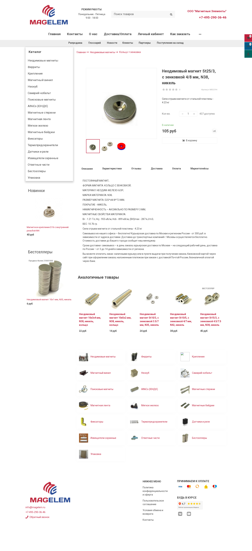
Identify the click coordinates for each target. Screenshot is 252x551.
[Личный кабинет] (248, 54)
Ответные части (38, 164)
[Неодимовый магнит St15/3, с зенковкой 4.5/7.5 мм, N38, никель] (212, 298)
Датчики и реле (38, 151)
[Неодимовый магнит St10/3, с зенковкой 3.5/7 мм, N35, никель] (152, 298)
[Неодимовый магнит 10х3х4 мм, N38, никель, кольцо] (91, 298)
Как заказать (180, 34)
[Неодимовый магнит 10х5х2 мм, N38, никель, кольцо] (121, 298)
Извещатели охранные (43, 158)
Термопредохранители (43, 145)
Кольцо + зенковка (130, 52)
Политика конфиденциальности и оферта (155, 491)
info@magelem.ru (35, 507)
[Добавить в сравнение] (214, 131)
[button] (28, 220)
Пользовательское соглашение (153, 502)
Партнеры (145, 42)
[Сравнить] (68, 240)
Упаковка (34, 177)
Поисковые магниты (42, 99)
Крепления (35, 73)
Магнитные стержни (42, 112)
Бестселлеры (37, 171)
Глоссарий (94, 42)
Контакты (75, 34)
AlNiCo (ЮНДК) (38, 106)
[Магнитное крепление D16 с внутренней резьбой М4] (49, 211)
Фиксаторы (35, 138)
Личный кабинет (151, 34)
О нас (93, 34)
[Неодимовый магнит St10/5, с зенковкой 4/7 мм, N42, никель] (182, 298)
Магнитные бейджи (41, 132)
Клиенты (128, 42)
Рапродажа (75, 42)
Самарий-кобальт (39, 93)
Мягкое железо (38, 125)
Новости (112, 42)
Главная (54, 34)
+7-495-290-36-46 (212, 17)
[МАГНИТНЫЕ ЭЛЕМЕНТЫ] (49, 14)
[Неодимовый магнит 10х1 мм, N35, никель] (49, 278)
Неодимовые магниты (43, 60)
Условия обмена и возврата (153, 512)
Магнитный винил (40, 80)
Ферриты (34, 67)
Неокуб (33, 86)
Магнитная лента (39, 119)
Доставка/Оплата (117, 34)
